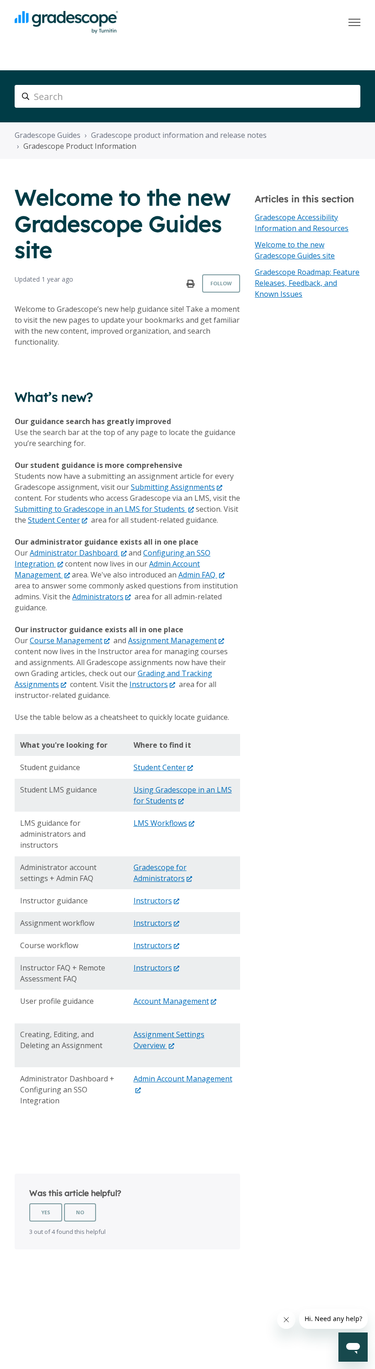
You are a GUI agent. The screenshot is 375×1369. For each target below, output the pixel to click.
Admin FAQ (197, 575)
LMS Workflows (160, 823)
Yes (45, 1212)
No (80, 1212)
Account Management (171, 1001)
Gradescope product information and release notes (179, 135)
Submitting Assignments (173, 487)
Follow (221, 283)
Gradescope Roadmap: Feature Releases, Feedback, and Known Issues (307, 283)
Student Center (54, 520)
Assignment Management (172, 640)
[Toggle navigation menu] (354, 22)
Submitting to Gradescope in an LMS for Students (101, 509)
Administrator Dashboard (74, 553)
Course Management (66, 640)
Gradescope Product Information (79, 146)
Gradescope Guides (47, 135)
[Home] (66, 22)
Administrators (97, 597)
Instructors (148, 684)
